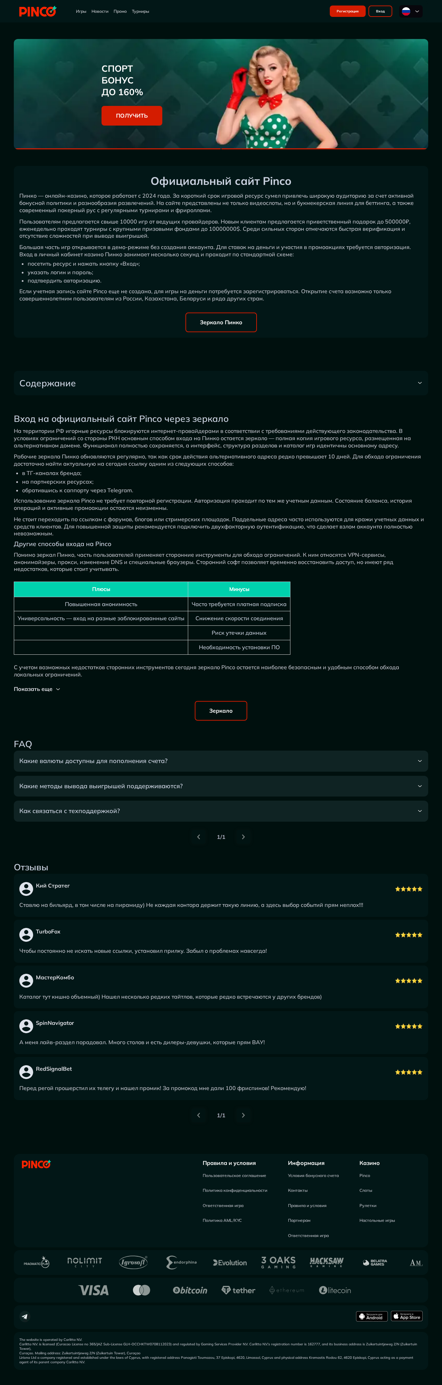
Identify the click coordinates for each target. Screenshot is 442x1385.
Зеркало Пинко (221, 322)
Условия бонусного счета (313, 1175)
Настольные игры (377, 1220)
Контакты (298, 1190)
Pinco (364, 1175)
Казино (369, 1162)
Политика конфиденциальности (235, 1190)
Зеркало (221, 710)
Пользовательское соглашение (234, 1175)
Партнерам (299, 1220)
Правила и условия (229, 1162)
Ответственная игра (223, 1205)
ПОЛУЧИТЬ (132, 115)
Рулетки (367, 1205)
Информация (306, 1162)
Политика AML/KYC (222, 1220)
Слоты (365, 1190)
